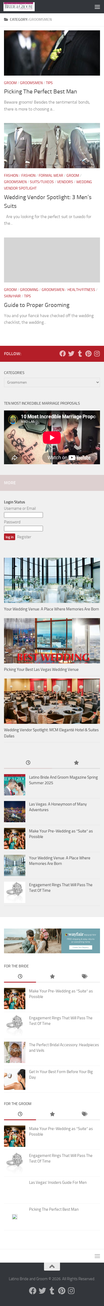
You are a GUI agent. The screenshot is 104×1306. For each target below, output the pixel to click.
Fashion (11, 175)
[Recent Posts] (28, 763)
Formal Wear (51, 175)
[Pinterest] (88, 353)
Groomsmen (31, 83)
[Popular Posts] (76, 763)
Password (12, 522)
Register (24, 537)
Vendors (65, 182)
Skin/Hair (12, 296)
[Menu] (97, 6)
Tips (49, 83)
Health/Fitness (81, 290)
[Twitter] (71, 353)
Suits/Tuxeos (42, 182)
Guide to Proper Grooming (36, 305)
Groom (10, 83)
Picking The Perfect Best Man (40, 91)
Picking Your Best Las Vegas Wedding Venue (41, 669)
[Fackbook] (62, 353)
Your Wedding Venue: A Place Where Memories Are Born (51, 609)
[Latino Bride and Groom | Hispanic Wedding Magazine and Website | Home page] (24, 6)
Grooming (29, 290)
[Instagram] (97, 353)
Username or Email (20, 508)
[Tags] (84, 977)
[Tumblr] (80, 353)
